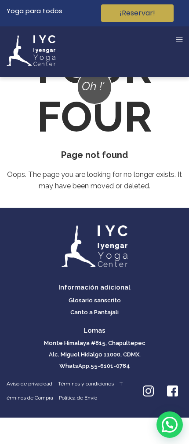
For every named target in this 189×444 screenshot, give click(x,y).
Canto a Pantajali (94, 312)
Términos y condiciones (86, 384)
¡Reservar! (137, 13)
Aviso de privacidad (29, 384)
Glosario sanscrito (95, 300)
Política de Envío (78, 398)
